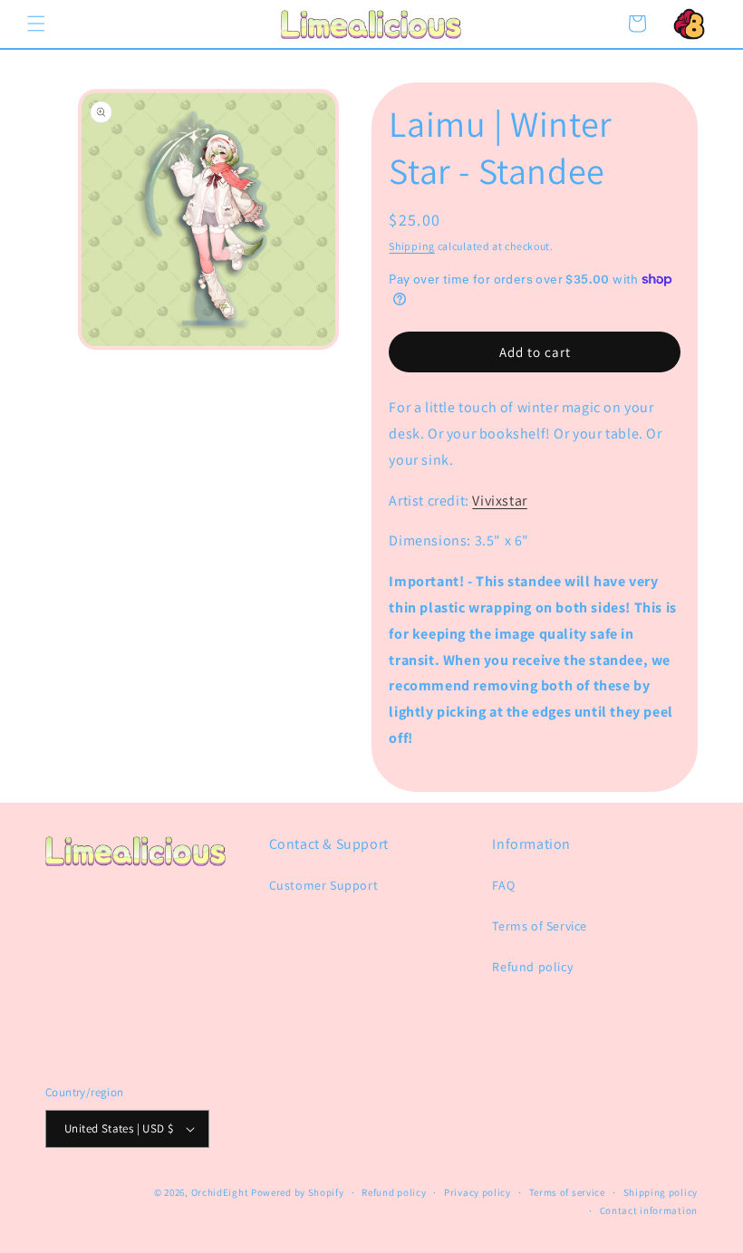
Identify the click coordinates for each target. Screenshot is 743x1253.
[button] (36, 23)
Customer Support (324, 885)
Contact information (649, 1210)
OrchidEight (220, 1192)
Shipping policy (661, 1192)
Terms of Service (539, 926)
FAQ (503, 885)
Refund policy (532, 967)
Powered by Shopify (297, 1192)
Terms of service (567, 1192)
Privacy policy (477, 1192)
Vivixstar (499, 500)
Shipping (412, 246)
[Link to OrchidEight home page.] (689, 23)
